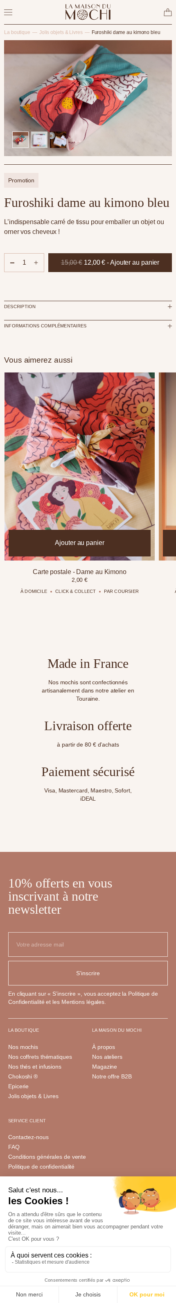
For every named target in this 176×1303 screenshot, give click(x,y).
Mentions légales (82, 1002)
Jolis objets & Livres (61, 32)
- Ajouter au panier (110, 265)
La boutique (17, 32)
